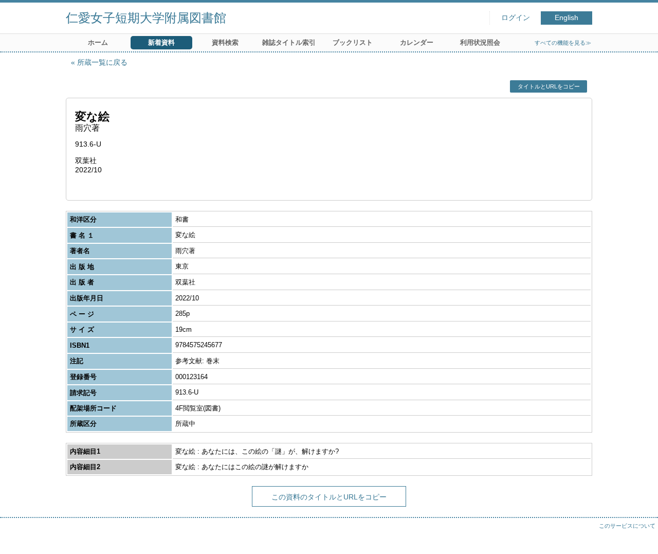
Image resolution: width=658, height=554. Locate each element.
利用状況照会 (480, 42)
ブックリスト (353, 42)
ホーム (98, 42)
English (566, 18)
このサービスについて (627, 526)
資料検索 (225, 42)
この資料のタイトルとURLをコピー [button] (329, 497)
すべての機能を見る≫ (563, 43)
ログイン (515, 18)
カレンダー (416, 42)
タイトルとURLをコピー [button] (549, 86)
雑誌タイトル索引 (289, 42)
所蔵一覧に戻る (102, 62)
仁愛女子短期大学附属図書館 (146, 18)
